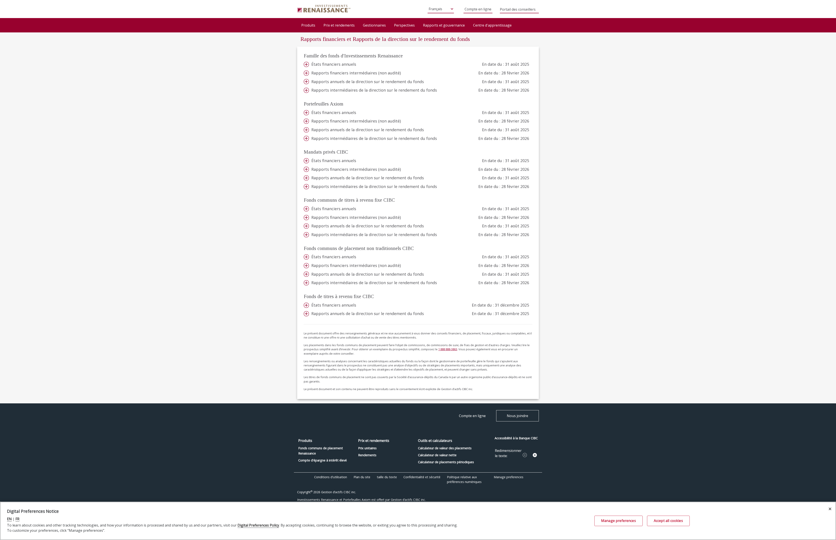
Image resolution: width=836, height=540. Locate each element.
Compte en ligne (478, 9)
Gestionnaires (374, 25)
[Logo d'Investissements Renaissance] (324, 8)
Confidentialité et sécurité (421, 477)
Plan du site (362, 477)
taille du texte (387, 477)
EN (9, 519)
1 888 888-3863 (447, 349)
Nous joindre (517, 415)
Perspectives (404, 25)
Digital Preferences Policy (258, 525)
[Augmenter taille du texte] (535, 455)
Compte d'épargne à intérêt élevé (322, 460)
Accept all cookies (668, 520)
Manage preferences (508, 477)
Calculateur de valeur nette (437, 455)
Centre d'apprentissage (492, 25)
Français (435, 9)
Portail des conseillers (518, 10)
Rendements (367, 455)
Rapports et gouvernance (444, 25)
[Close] (830, 509)
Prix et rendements (339, 25)
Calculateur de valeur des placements (445, 448)
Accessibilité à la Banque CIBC (516, 438)
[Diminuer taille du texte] (525, 455)
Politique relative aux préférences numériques (464, 479)
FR (17, 519)
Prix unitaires (367, 448)
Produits (308, 25)
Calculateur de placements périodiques (446, 462)
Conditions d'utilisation (330, 477)
